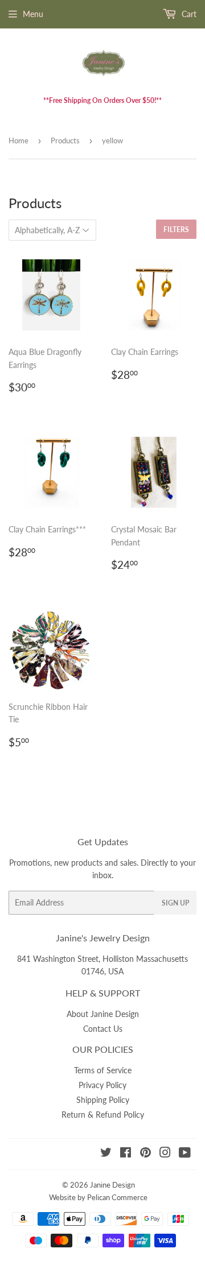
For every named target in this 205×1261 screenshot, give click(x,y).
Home (18, 140)
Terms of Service (103, 1070)
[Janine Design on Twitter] (106, 1154)
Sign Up (175, 903)
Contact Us (102, 1028)
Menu (33, 14)
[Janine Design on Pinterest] (145, 1154)
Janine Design (112, 1184)
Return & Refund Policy (103, 1114)
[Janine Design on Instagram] (165, 1154)
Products (65, 140)
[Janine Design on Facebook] (126, 1154)
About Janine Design (103, 1014)
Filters (176, 229)
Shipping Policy (102, 1100)
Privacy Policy (102, 1085)
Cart (187, 14)
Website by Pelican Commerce (98, 1197)
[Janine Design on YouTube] (185, 1154)
